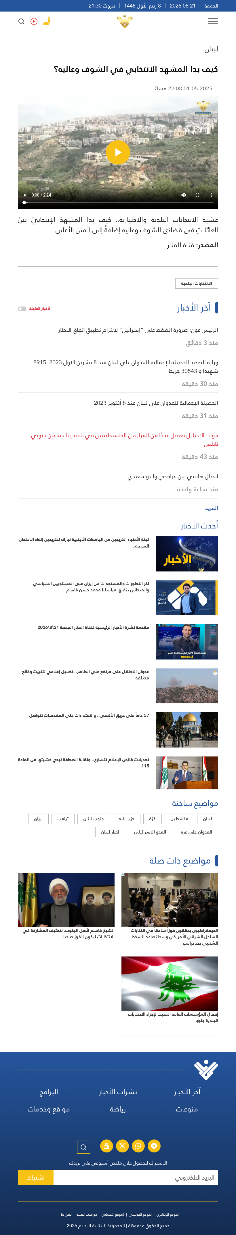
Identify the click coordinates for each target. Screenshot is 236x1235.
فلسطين (179, 818)
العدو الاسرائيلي (150, 832)
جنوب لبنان (93, 818)
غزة (152, 818)
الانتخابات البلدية (196, 283)
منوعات (187, 1109)
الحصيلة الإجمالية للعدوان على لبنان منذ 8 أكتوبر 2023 (156, 402)
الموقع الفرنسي (140, 1214)
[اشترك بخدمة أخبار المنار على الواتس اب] (138, 1146)
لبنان (211, 49)
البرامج (49, 1091)
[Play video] (118, 152)
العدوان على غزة (196, 832)
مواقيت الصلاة (87, 1214)
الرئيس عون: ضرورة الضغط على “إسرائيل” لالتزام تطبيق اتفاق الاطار (138, 329)
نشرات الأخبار (118, 1091)
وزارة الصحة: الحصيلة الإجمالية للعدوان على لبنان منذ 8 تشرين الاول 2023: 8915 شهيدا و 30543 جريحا (125, 366)
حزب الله (126, 818)
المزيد (211, 508)
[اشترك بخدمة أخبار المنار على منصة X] (122, 1146)
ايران (38, 818)
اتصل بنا (66, 1214)
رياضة (118, 1109)
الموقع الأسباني (113, 1214)
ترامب (63, 818)
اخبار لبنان (110, 832)
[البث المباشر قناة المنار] (106, 1146)
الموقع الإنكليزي (168, 1214)
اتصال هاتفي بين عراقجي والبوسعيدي (173, 476)
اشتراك (36, 1177)
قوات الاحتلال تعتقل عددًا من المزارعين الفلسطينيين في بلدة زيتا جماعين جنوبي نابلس (124, 439)
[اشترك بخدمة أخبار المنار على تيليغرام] (154, 1146)
